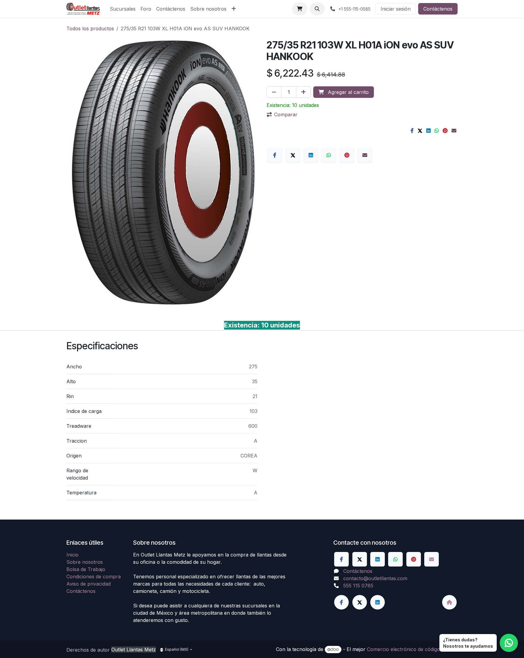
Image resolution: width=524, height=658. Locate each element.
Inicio (72, 555)
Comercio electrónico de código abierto (412, 649)
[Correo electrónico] (454, 130)
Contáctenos (437, 9)
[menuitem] (122, 9)
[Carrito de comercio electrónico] (299, 8)
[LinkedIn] (428, 130)
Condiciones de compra (93, 576)
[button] (317, 8)
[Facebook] (412, 130)
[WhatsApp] (437, 130)
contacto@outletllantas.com (375, 578)
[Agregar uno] (303, 92)
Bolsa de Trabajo (85, 569)
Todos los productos (90, 28)
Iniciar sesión (396, 9)
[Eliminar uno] (274, 92)
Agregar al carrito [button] (347, 92)
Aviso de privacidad (88, 584)
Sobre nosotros (84, 562)
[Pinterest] (445, 130)
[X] (420, 130)
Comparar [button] (285, 114)
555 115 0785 (358, 586)
